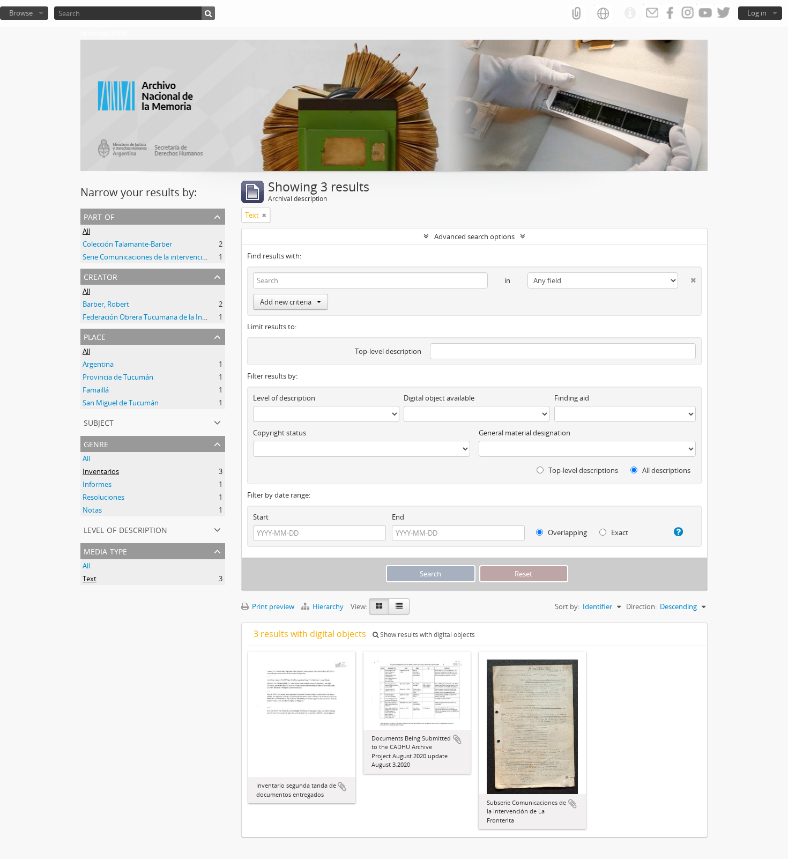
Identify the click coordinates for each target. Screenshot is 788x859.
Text (89, 578)
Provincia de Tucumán (118, 377)
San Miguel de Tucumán (121, 403)
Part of (99, 216)
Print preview (272, 606)
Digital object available (439, 398)
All (86, 231)
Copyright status (279, 433)
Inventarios (101, 471)
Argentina (98, 364)
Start (261, 517)
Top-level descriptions (582, 470)
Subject (99, 421)
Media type (105, 550)
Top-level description (388, 351)
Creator (100, 276)
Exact (618, 532)
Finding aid (571, 398)
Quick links (629, 13)
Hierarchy (328, 606)
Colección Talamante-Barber (127, 244)
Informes (97, 484)
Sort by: (567, 606)
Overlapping (566, 532)
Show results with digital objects (426, 634)
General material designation (524, 433)
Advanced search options (474, 236)
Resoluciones (103, 497)
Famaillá (96, 390)
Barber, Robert (106, 304)
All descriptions (665, 470)
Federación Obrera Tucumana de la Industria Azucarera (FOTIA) (183, 317)
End (398, 517)
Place (95, 336)
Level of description (125, 529)
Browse (21, 13)
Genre (96, 443)
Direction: (641, 606)
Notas (92, 510)
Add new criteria (285, 302)
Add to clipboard (342, 786)
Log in (757, 13)
